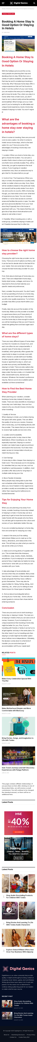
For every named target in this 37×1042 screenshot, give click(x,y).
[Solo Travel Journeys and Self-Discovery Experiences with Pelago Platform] (18, 755)
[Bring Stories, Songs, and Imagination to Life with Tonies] (18, 726)
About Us (6, 1034)
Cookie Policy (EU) (24, 1037)
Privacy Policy (31, 1034)
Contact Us (13, 1037)
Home (3, 8)
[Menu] (3, 3)
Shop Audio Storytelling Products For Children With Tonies (23, 1003)
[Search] (34, 3)
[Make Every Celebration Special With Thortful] (18, 666)
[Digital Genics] (18, 3)
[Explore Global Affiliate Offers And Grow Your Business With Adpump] (18, 937)
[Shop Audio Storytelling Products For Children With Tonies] (18, 883)
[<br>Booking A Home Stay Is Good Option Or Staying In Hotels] (18, 51)
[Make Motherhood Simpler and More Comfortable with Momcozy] (18, 696)
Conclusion (8, 607)
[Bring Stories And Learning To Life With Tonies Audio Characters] (18, 910)
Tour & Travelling (8, 13)
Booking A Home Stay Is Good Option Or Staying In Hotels (17, 61)
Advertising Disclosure (18, 1034)
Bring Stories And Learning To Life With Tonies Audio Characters (23, 1015)
